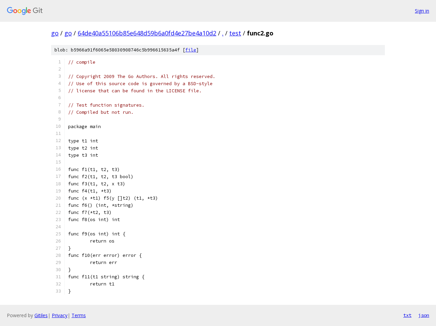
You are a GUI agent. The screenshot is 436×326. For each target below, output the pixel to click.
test (235, 33)
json (423, 315)
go (55, 33)
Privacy (59, 315)
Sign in (422, 10)
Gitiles (41, 315)
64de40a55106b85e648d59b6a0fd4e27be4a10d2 (147, 33)
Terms (79, 315)
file (190, 50)
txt (407, 315)
